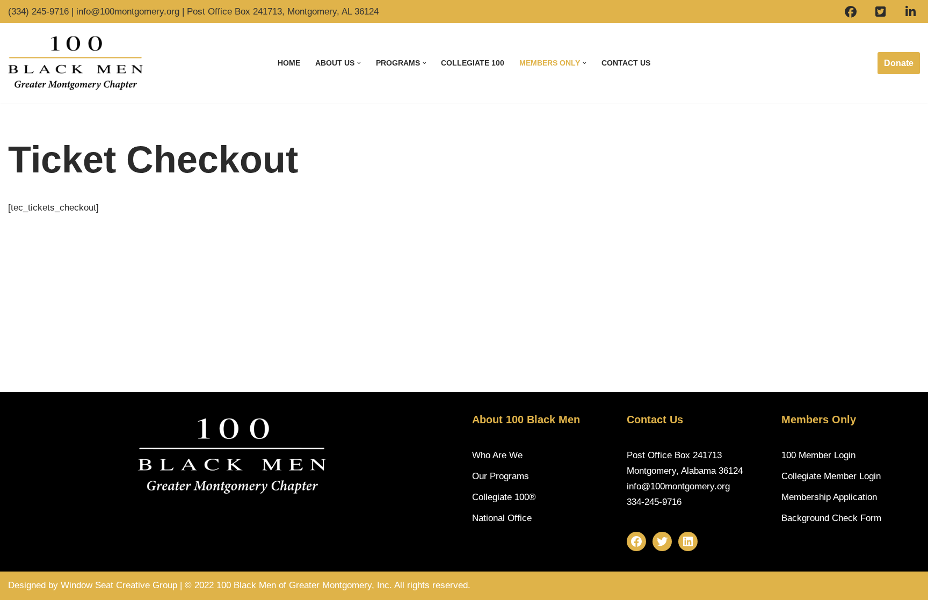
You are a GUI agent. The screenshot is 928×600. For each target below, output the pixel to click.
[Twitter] (662, 541)
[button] (359, 63)
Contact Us (625, 63)
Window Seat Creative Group (119, 585)
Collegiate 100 (472, 63)
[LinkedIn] (688, 541)
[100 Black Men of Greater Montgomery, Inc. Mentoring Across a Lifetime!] (75, 63)
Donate (899, 63)
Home (289, 63)
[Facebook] (636, 541)
